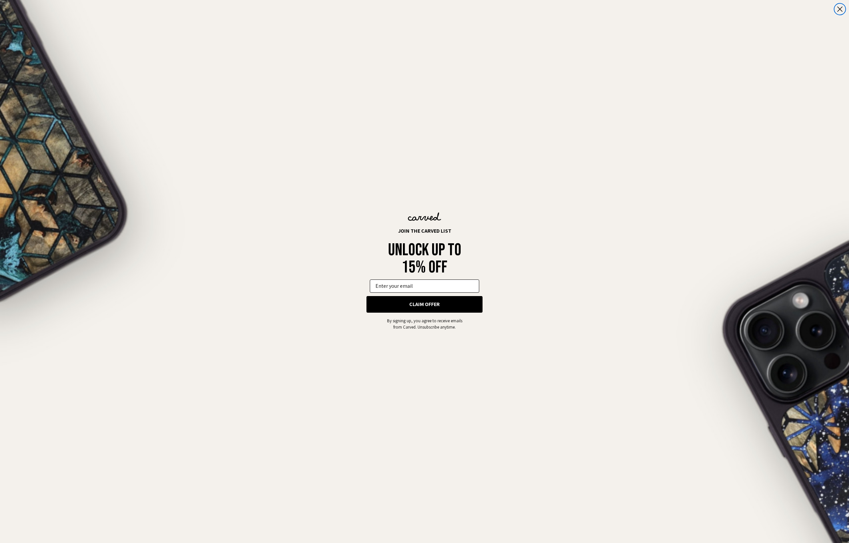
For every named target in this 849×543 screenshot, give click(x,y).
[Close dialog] (840, 9)
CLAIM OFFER (424, 304)
